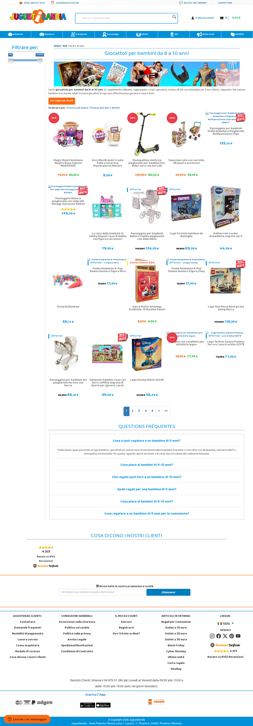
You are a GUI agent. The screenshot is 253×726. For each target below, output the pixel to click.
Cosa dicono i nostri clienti (28, 657)
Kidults (144, 34)
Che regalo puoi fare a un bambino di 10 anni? (146, 477)
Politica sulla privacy (77, 634)
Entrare (126, 622)
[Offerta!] (147, 207)
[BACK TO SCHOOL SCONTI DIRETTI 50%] (147, 134)
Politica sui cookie (77, 628)
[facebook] (219, 636)
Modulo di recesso (27, 652)
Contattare (27, 622)
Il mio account (205, 18)
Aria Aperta (81, 34)
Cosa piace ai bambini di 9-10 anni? (146, 465)
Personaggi (113, 34)
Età (176, 34)
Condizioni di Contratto (77, 652)
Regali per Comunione (176, 622)
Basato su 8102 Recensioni (46, 556)
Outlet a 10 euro (176, 628)
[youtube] (238, 636)
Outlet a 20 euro (176, 634)
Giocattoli (17, 34)
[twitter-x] (225, 636)
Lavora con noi (28, 640)
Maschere (49, 34)
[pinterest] (232, 636)
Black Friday (176, 646)
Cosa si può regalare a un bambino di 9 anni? (146, 441)
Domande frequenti (27, 628)
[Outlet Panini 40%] (147, 281)
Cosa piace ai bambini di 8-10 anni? (146, 502)
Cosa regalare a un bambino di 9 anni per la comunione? (146, 514)
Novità (116, 108)
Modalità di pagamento (27, 634)
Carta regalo (176, 663)
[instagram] (212, 636)
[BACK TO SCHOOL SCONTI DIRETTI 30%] (68, 134)
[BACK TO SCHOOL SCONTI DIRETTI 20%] (186, 134)
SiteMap (176, 669)
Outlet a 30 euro (176, 640)
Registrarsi (126, 628)
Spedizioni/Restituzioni (77, 646)
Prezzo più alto (99, 108)
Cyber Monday (176, 652)
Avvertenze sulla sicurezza (77, 622)
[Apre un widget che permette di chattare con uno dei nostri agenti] (27, 719)
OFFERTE (239, 34)
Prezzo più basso (77, 108)
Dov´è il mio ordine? (126, 634)
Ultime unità (208, 34)
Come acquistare (27, 646)
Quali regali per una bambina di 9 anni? (146, 489)
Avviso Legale (77, 640)
